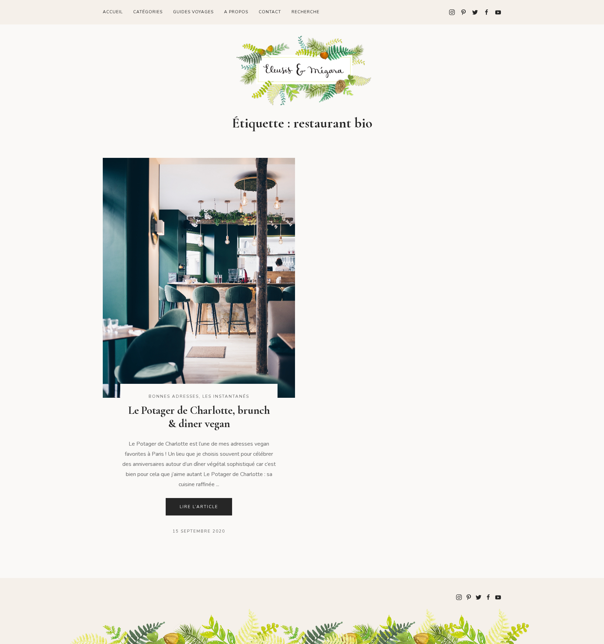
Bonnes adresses (174, 396)
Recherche (305, 12)
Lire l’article (199, 507)
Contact (270, 12)
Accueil (113, 12)
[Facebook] (484, 12)
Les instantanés (225, 396)
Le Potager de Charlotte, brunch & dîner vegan (199, 416)
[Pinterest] (461, 12)
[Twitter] (472, 12)
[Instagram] (452, 12)
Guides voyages (193, 12)
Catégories (148, 12)
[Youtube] (495, 12)
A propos (236, 12)
